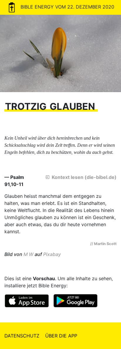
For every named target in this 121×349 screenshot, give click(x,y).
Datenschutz (21, 336)
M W (28, 254)
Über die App (61, 336)
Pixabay (52, 254)
